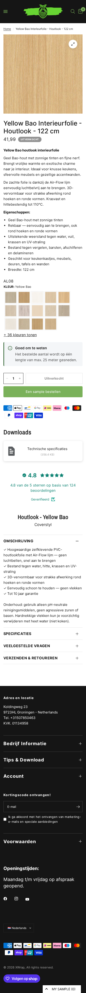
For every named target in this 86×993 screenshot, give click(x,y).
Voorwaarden (19, 841)
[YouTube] (30, 899)
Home (7, 29)
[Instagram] (19, 899)
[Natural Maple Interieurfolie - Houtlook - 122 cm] (37, 324)
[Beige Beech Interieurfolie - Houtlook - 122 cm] (64, 297)
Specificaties (17, 633)
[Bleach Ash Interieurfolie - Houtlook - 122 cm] (24, 297)
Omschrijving (18, 541)
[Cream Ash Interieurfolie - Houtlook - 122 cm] (64, 311)
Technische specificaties (47, 449)
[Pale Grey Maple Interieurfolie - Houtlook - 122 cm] (11, 324)
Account (13, 776)
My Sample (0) (63, 989)
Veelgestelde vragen (26, 645)
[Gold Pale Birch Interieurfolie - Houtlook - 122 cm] (50, 311)
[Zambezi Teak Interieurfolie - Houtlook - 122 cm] (50, 297)
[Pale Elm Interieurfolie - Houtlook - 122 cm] (37, 297)
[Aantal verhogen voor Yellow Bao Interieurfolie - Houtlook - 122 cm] (19, 378)
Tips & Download (23, 760)
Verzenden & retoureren (30, 658)
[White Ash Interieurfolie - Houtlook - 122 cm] (24, 324)
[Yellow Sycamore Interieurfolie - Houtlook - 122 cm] (37, 311)
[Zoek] (73, 11)
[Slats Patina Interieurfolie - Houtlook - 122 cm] (24, 311)
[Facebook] (8, 899)
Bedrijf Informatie (25, 743)
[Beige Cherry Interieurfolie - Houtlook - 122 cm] (50, 324)
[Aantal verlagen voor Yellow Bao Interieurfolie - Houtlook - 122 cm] (7, 378)
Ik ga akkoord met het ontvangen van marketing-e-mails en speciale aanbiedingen (44, 819)
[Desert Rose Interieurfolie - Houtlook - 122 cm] (11, 297)
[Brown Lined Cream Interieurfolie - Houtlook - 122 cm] (11, 311)
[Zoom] (73, 44)
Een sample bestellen (43, 391)
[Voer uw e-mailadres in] (78, 806)
